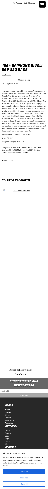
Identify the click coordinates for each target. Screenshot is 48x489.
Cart (25, 3)
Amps (7, 438)
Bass (7, 436)
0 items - (7, 160)
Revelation (9, 423)
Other (7, 444)
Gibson (7, 415)
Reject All (24, 484)
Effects (7, 441)
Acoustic (8, 433)
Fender (7, 409)
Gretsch (8, 417)
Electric (7, 430)
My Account (17, 3)
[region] (24, 469)
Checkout (31, 3)
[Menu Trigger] (42, 4)
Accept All (24, 471)
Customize (24, 478)
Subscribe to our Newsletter (24, 383)
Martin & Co (9, 420)
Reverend (8, 412)
